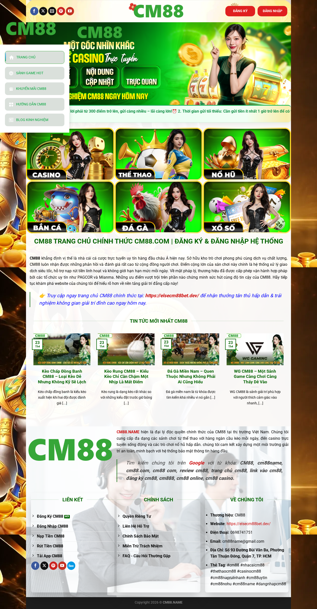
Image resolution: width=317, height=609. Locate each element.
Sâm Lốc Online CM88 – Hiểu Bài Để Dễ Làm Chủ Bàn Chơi (192, 376)
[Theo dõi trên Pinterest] (61, 11)
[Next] (284, 375)
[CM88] (158, 11)
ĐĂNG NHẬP (272, 11)
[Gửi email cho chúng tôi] (52, 11)
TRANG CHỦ (25, 57)
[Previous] (32, 375)
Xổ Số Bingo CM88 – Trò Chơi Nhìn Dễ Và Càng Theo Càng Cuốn (127, 376)
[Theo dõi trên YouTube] (70, 11)
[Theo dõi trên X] (43, 11)
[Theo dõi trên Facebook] (34, 11)
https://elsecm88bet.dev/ (249, 523)
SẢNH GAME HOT (29, 73)
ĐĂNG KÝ (240, 11)
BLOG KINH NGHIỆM (32, 120)
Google (196, 463)
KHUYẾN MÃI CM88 (31, 89)
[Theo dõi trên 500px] (71, 565)
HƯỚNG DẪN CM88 (31, 104)
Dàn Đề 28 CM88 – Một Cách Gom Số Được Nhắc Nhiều (63, 376)
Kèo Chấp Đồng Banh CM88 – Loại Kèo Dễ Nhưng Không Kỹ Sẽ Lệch (256, 376)
